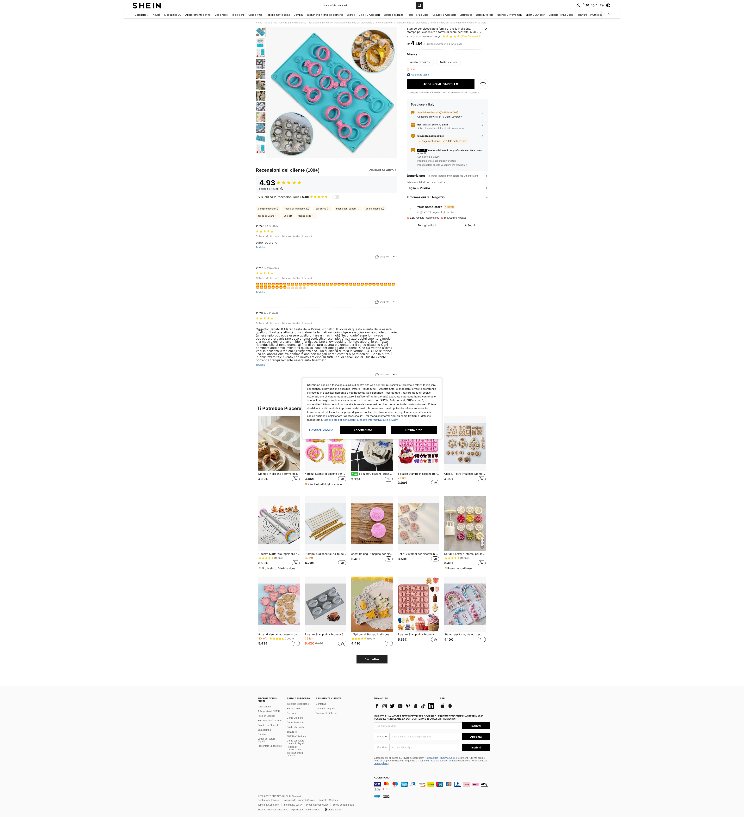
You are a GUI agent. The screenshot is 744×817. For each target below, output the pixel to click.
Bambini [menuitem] (298, 14)
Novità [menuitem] (156, 14)
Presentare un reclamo (270, 746)
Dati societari (264, 706)
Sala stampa (264, 730)
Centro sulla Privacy (268, 800)
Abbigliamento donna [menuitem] (198, 14)
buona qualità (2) (375, 208)
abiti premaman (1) (268, 208)
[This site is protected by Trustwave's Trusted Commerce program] (377, 796)
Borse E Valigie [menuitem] (484, 14)
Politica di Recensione (269, 188)
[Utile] (377, 256)
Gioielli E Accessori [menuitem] (369, 14)
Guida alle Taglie (296, 727)
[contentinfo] (432, 786)
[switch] (335, 197)
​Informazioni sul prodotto (295, 754)
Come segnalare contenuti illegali (295, 742)
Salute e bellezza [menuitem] (393, 14)
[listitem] (279, 453)
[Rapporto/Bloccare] (395, 256)
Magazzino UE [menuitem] (172, 14)
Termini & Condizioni (269, 804)
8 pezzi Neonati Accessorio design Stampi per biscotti (279, 634)
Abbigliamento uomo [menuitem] (278, 14)
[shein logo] (147, 5)
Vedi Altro (372, 659)
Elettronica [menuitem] (466, 14)
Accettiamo (381, 778)
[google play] (450, 707)
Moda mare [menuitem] (221, 14)
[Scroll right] (608, 14)
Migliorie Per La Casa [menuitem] (561, 14)
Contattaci (321, 704)
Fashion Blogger (266, 716)
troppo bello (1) (306, 215)
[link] (586, 5)
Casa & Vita (270, 22)
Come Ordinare (295, 718)
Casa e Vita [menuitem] (255, 14)
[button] (601, 5)
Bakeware (313, 22)
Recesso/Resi (294, 708)
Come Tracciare (295, 722)
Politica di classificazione (294, 748)
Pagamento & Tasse (326, 713)
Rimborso (292, 713)
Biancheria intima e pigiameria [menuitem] (325, 14)
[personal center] (578, 5)
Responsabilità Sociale (270, 720)
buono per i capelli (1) (347, 208)
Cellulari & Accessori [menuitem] (444, 14)
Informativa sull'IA (293, 804)
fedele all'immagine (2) (297, 208)
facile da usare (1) (267, 215)
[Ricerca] (419, 5)
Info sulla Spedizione (298, 704)
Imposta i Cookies (328, 800)
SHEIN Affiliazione (296, 736)
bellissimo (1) (323, 208)
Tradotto (260, 247)
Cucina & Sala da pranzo (292, 22)
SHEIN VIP (292, 731)
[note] (325, 484)
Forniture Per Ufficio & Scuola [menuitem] (593, 14)
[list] (405, 706)
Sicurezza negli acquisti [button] (430, 136)
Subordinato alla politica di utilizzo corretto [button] (440, 128)
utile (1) (288, 215)
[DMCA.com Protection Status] (386, 796)
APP (442, 698)
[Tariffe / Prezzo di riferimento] (424, 44)
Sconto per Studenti (268, 725)
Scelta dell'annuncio (343, 804)
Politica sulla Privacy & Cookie (441, 758)
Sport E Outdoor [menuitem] (535, 14)
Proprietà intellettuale (317, 804)
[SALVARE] (483, 84)
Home (259, 22)
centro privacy (381, 763)
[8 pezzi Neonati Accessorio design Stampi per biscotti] (279, 604)
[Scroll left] (604, 14)
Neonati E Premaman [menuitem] (509, 14)
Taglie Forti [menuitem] (238, 14)
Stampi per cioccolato (333, 22)
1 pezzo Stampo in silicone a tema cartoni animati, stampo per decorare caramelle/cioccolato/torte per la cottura (418, 634)
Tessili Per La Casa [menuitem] (418, 14)
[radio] (420, 62)
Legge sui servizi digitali (267, 740)
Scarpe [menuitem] (351, 14)
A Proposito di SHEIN (269, 711)
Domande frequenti (326, 708)
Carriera (262, 734)
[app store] (442, 707)
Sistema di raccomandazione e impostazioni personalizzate (289, 809)
